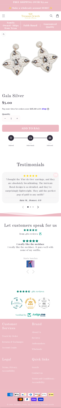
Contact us (37, 373)
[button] (51, 16)
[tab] (28, 207)
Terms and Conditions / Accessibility (43, 380)
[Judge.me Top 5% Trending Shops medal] (44, 303)
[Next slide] (38, 207)
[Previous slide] (23, 207)
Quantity (6, 114)
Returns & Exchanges (12, 342)
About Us (36, 332)
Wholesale (37, 349)
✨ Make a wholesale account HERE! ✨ (30, 7)
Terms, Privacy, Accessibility (10, 369)
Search (35, 367)
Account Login (9, 347)
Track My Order (10, 336)
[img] (30, 230)
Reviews (36, 337)
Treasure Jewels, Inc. (22, 404)
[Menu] (3, 16)
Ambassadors (38, 343)
